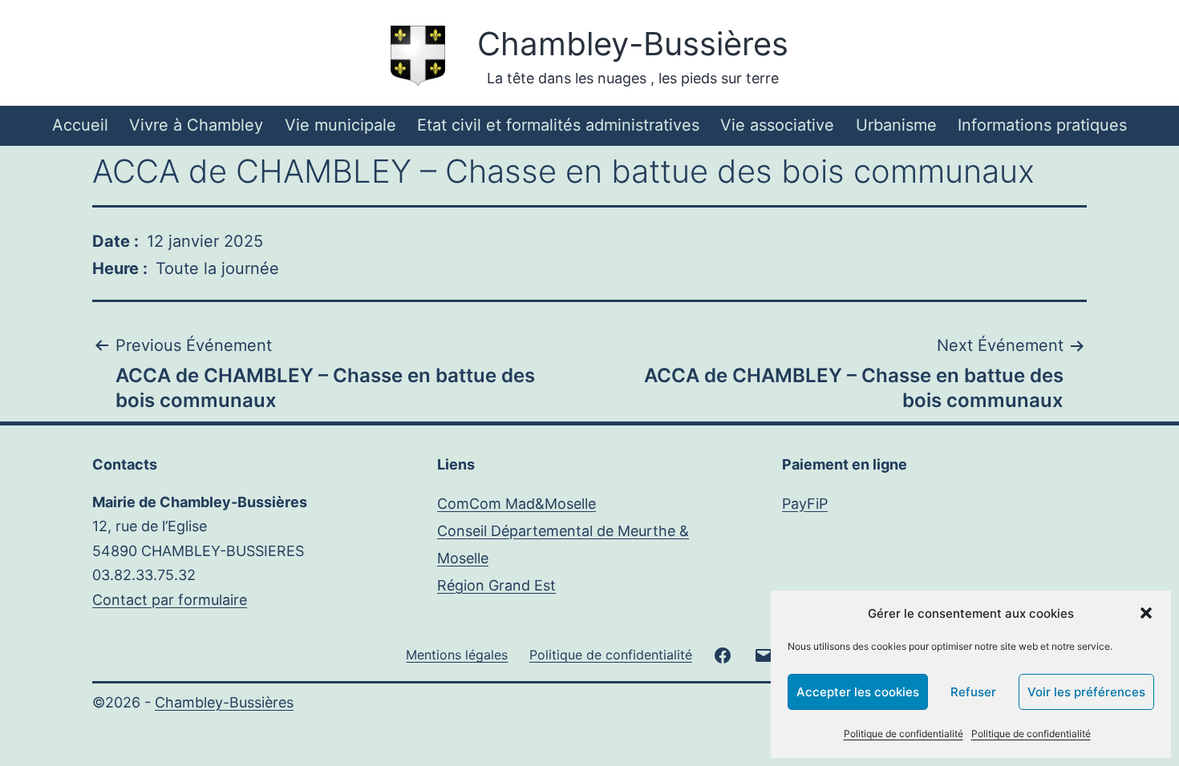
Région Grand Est (496, 585)
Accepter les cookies (857, 691)
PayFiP (805, 503)
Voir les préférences (1086, 691)
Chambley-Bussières (632, 43)
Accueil (80, 125)
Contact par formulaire (169, 599)
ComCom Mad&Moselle (516, 503)
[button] (1146, 613)
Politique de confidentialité (903, 734)
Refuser (973, 691)
